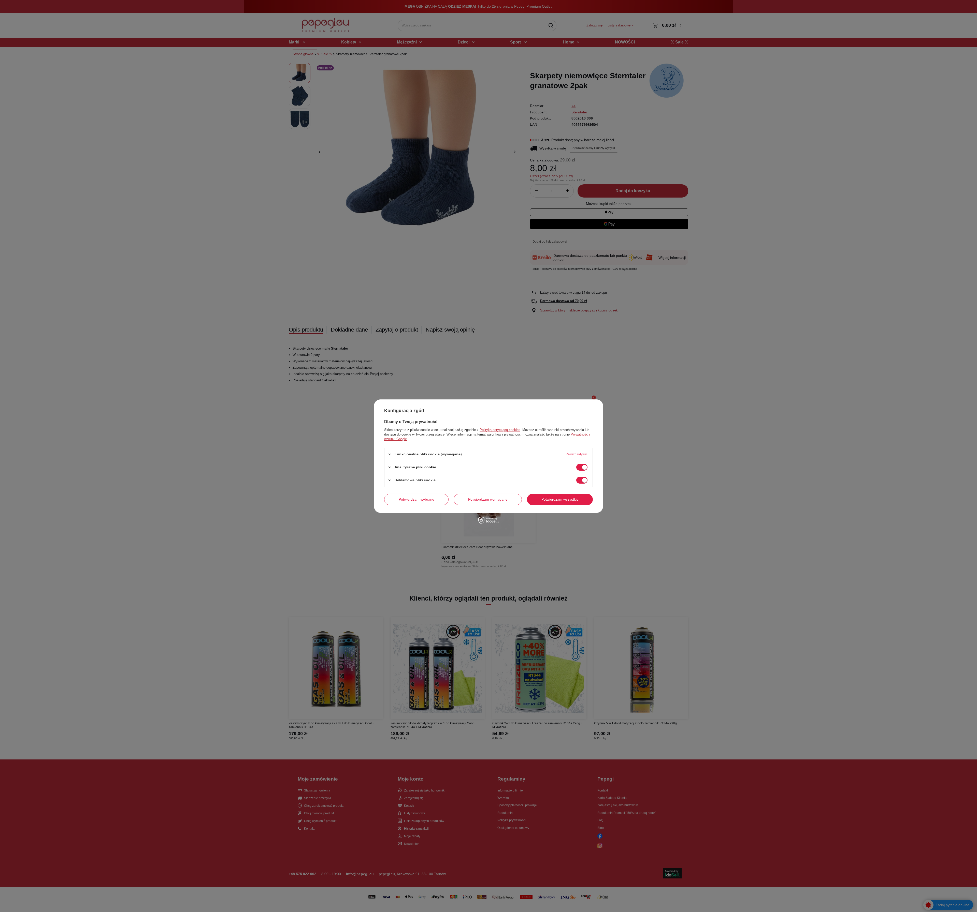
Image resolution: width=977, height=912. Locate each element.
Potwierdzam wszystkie (560, 499)
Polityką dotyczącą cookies (500, 429)
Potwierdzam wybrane (416, 499)
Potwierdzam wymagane (488, 499)
